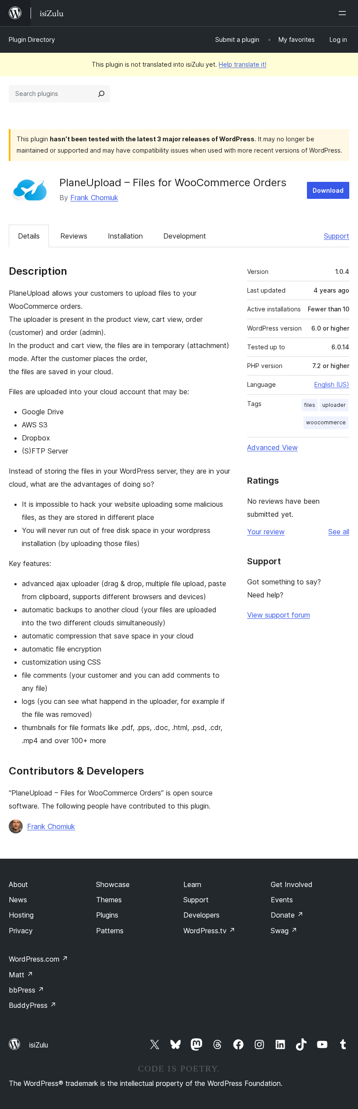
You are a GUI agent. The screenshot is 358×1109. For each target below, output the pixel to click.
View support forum (278, 615)
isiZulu (38, 1045)
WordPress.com (38, 959)
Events (282, 899)
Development (184, 236)
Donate (287, 915)
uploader (334, 405)
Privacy (21, 930)
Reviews (73, 236)
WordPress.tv (209, 930)
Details (29, 236)
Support (336, 236)
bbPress (26, 990)
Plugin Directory (32, 39)
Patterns (110, 930)
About (18, 884)
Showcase (113, 884)
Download (328, 190)
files (309, 405)
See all (338, 531)
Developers (201, 915)
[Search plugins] (101, 93)
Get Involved (292, 884)
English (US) (331, 384)
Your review (266, 531)
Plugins (107, 915)
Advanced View (272, 447)
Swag (284, 930)
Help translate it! (242, 64)
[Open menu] (344, 13)
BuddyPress (32, 1005)
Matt (21, 974)
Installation (125, 236)
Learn (192, 884)
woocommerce (326, 422)
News (18, 899)
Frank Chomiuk (94, 197)
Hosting (21, 915)
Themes (109, 899)
